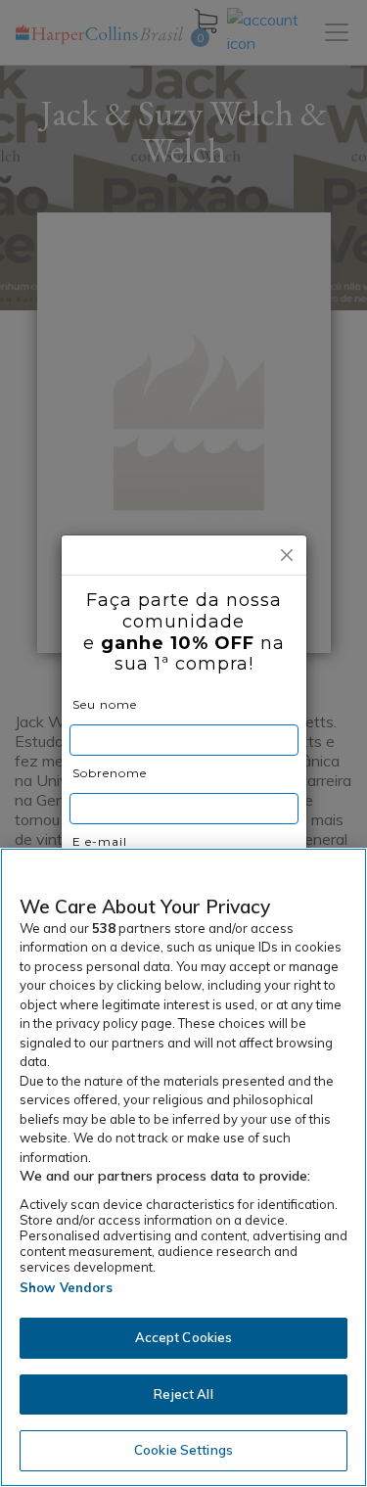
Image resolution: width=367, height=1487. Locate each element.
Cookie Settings (183, 1450)
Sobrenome (109, 773)
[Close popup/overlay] (286, 555)
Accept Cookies (184, 1337)
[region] (183, 1167)
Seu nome (104, 704)
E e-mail (99, 841)
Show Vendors (67, 1287)
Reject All (183, 1394)
